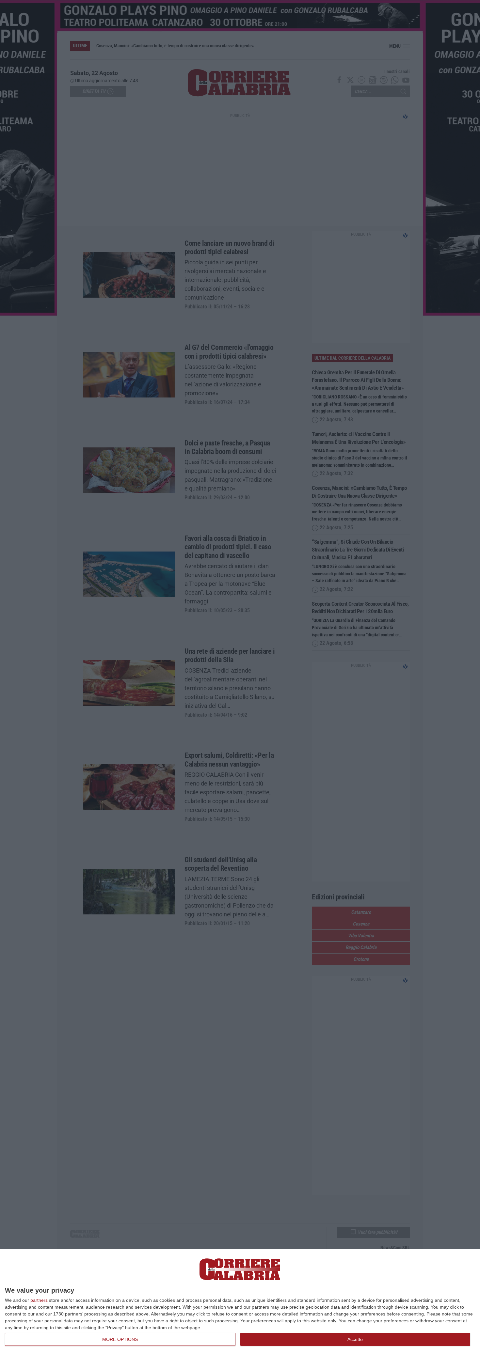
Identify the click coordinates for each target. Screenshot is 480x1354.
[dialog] (240, 1301)
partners (39, 1300)
